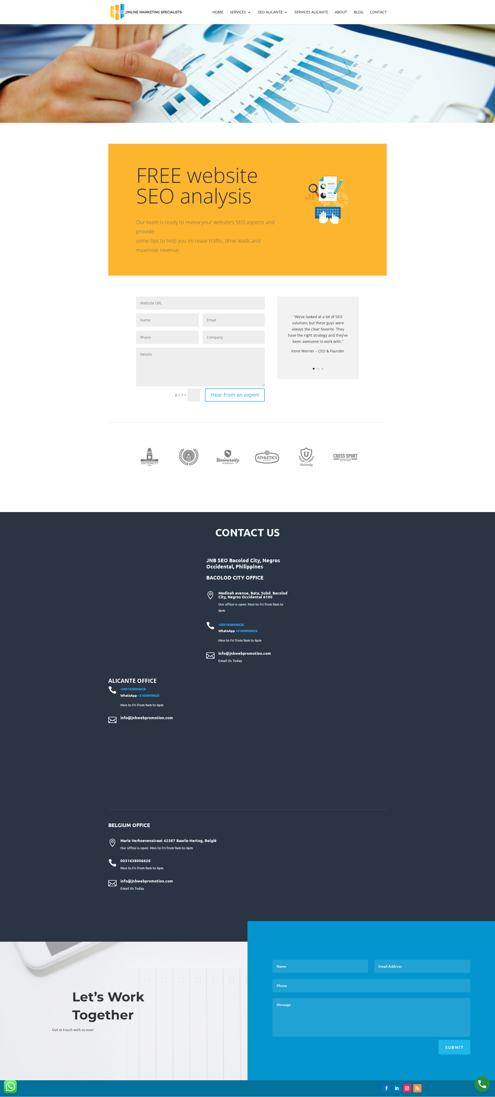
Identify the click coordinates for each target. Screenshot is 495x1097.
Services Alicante (311, 12)
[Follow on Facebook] (386, 1088)
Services (238, 12)
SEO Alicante (270, 12)
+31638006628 (246, 630)
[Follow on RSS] (417, 1088)
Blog (358, 12)
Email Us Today (230, 660)
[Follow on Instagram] (407, 1088)
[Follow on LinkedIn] (397, 1088)
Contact (378, 12)
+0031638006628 (231, 624)
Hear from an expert (235, 394)
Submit (454, 1047)
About (341, 12)
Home (217, 12)
